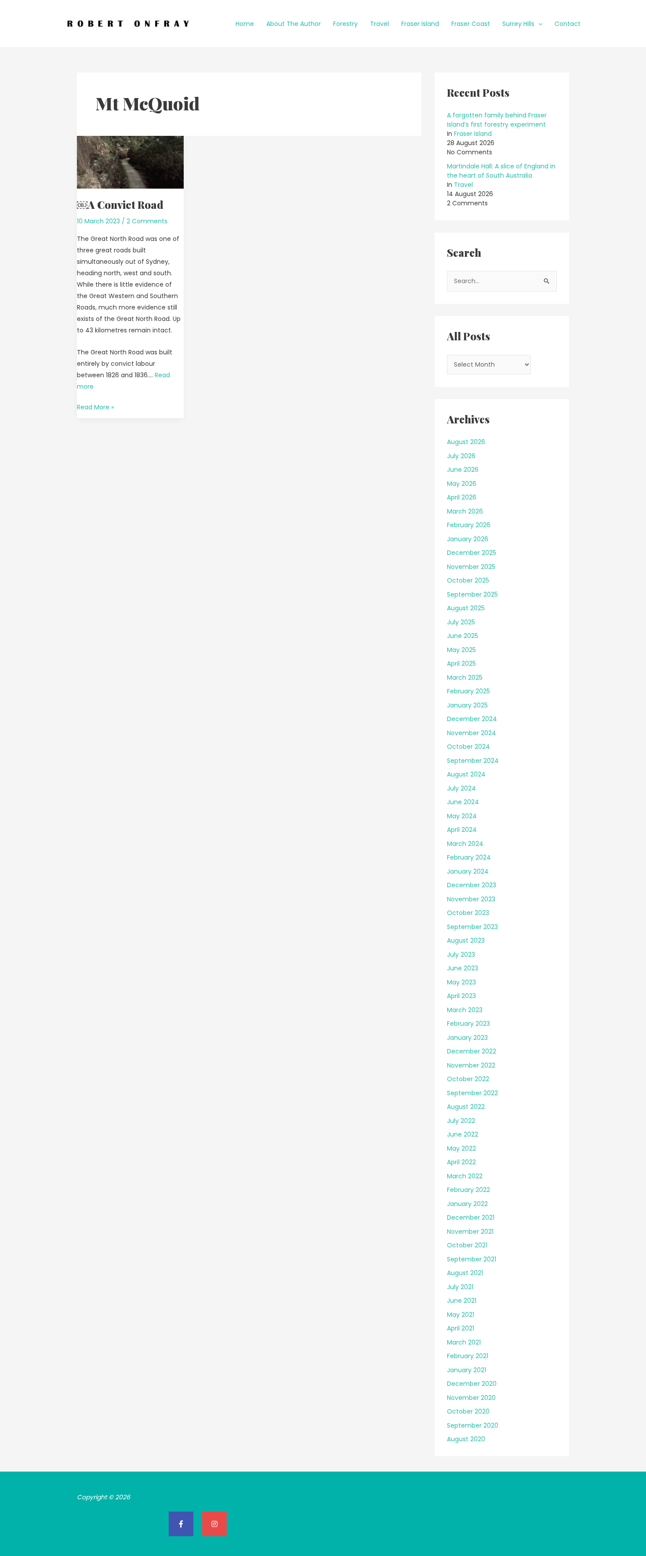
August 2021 (465, 1272)
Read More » (95, 406)
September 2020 (472, 1425)
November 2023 (471, 899)
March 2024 (465, 843)
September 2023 (472, 926)
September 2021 (471, 1259)
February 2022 (468, 1189)
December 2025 (471, 552)
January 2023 (467, 1037)
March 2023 (465, 1010)
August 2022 (466, 1106)
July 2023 (461, 954)
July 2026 (461, 456)
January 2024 (468, 871)
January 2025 (467, 705)
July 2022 (461, 1120)
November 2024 (471, 733)
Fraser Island (420, 23)
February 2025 (468, 691)
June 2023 (462, 968)
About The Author (293, 23)
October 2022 (468, 1079)
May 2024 (462, 816)
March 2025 (465, 677)
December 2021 (470, 1217)
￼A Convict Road (120, 204)
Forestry (345, 23)
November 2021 (470, 1231)
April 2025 (461, 663)
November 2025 (471, 566)
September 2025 (472, 594)
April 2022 (461, 1162)
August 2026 (466, 441)
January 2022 (467, 1203)
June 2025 (462, 635)
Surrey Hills (518, 23)
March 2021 (464, 1342)
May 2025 (461, 649)
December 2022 (471, 1051)
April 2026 (461, 497)
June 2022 (462, 1134)
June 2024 (463, 802)
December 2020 (472, 1383)
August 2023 (466, 940)
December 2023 (471, 885)
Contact (568, 23)
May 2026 (461, 483)
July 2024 (461, 788)
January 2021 (466, 1370)
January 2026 (467, 539)
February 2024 (469, 857)
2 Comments (147, 221)
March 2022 (465, 1176)
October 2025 (468, 580)
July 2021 (460, 1287)
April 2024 (462, 829)
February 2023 (468, 1023)
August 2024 (466, 774)
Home (245, 23)
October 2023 (468, 912)
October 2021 (467, 1245)
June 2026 (463, 469)
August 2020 (466, 1439)
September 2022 (472, 1093)
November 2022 (471, 1065)
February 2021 (467, 1356)
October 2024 (468, 746)
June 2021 (461, 1300)
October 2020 (468, 1411)
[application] (538, 23)
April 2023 (461, 995)
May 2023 (461, 982)
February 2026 (468, 525)
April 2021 (460, 1328)
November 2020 (471, 1397)
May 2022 (461, 1148)
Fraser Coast (470, 23)
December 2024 (472, 718)
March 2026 (465, 511)
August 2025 (466, 608)
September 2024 (473, 760)
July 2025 (461, 622)
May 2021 (460, 1314)
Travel (379, 23)
